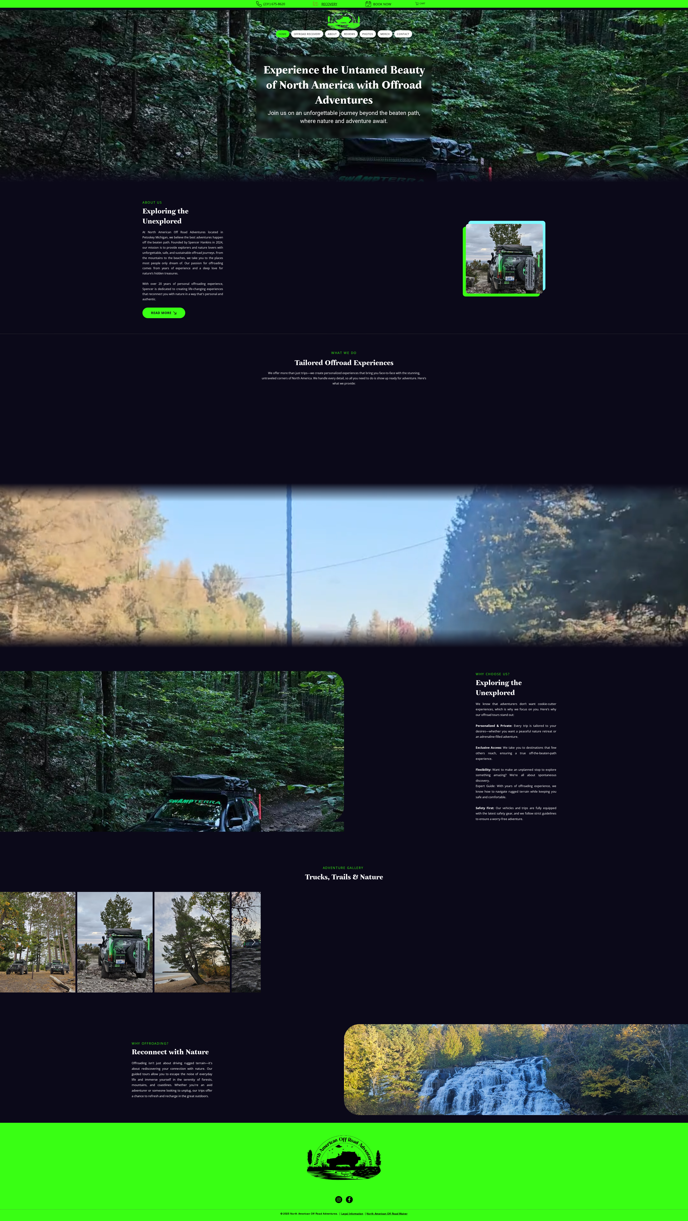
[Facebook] (349, 1204)
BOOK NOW (382, 4)
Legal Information (352, 1218)
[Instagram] (338, 1204)
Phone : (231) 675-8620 (307, 1195)
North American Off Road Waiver (387, 1218)
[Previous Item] (6, 947)
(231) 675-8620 (274, 4)
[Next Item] (682, 947)
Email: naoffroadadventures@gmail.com (365, 1195)
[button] (423, 3)
